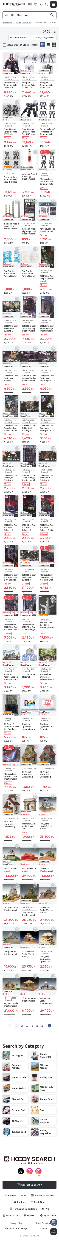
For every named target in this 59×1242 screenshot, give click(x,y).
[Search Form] (46, 4)
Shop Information (43, 1223)
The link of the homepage (16, 1228)
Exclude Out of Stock (18, 44)
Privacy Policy (16, 1223)
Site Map (43, 1228)
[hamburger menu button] (53, 4)
